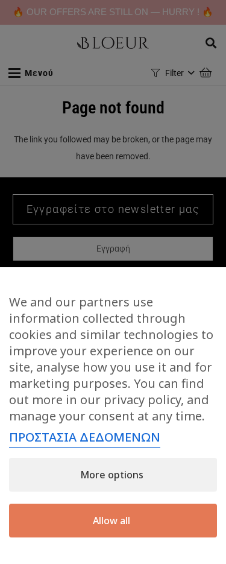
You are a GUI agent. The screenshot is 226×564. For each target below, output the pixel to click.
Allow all (111, 520)
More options (111, 474)
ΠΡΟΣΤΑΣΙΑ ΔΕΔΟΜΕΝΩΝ (84, 437)
